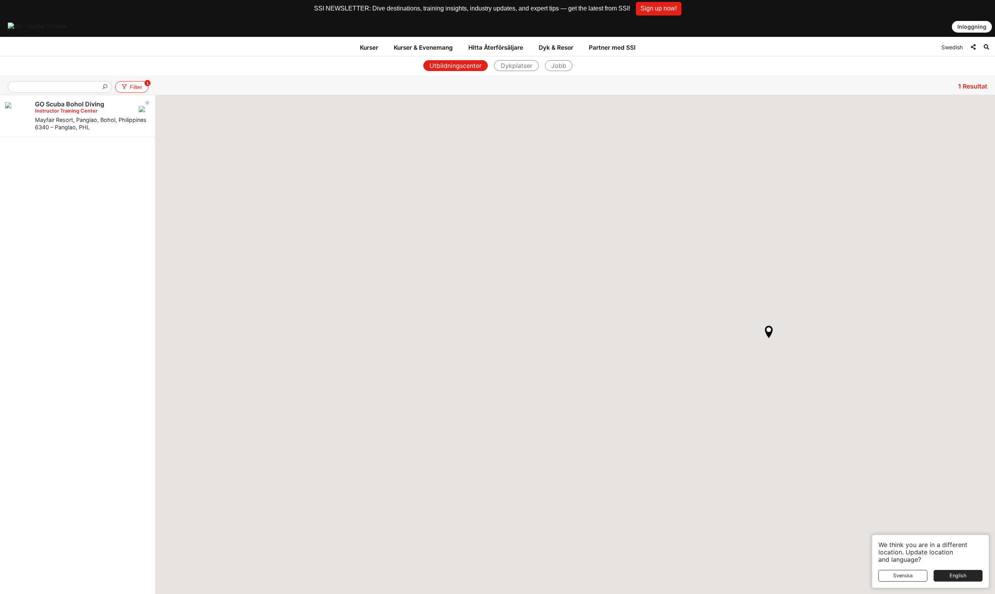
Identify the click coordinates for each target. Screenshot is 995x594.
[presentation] (56, 87)
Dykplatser (516, 65)
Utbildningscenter (455, 65)
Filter (139, 85)
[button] (658, 9)
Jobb (558, 65)
